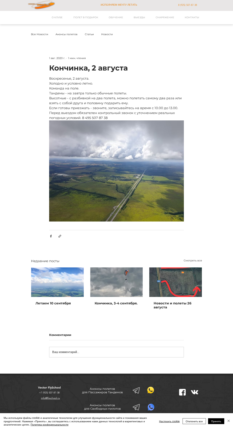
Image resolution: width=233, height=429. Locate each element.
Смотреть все (193, 260)
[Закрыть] (228, 421)
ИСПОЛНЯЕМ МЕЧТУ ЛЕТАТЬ (119, 4)
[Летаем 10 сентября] (57, 282)
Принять (216, 421)
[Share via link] (60, 236)
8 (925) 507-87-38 (187, 5)
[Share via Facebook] (51, 236)
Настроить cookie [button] (169, 421)
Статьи (89, 34)
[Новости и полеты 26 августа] (175, 282)
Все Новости (39, 34)
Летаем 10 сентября (53, 303)
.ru (58, 398)
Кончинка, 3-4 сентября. (116, 303)
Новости (107, 34)
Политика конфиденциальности (49, 424)
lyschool (52, 398)
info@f (44, 398)
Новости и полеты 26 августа (172, 305)
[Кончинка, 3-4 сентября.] (116, 282)
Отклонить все (194, 421)
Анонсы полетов (67, 34)
